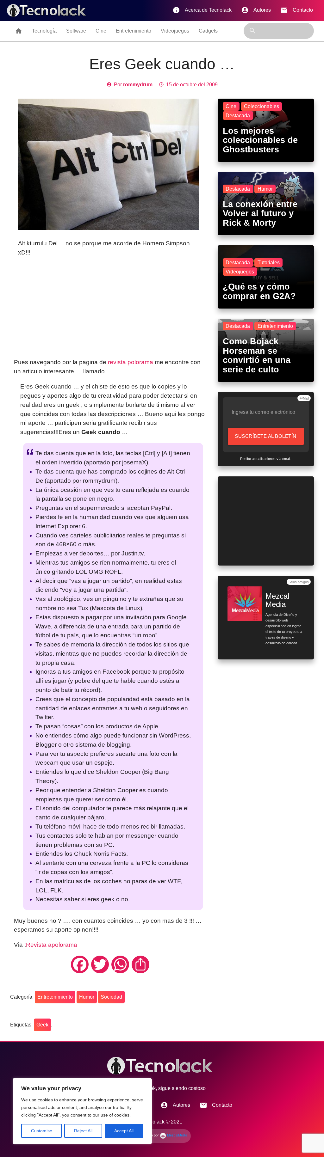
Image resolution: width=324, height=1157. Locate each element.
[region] (82, 1111)
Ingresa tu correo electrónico (263, 412)
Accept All (124, 1130)
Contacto (296, 10)
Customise (41, 1130)
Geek (42, 1024)
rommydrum (138, 84)
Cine (101, 31)
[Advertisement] (110, 307)
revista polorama (131, 362)
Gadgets (208, 31)
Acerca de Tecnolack (202, 10)
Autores (256, 10)
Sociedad (111, 997)
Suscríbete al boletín (267, 439)
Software (76, 31)
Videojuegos (175, 31)
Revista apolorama (51, 944)
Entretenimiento (133, 31)
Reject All (83, 1130)
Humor (86, 997)
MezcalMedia (176, 1135)
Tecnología (44, 31)
